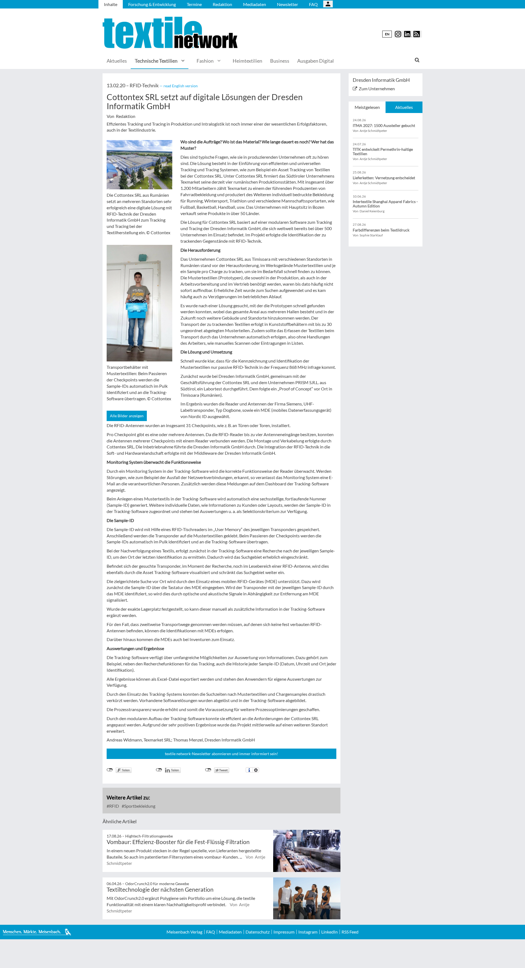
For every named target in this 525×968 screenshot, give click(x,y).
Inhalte (110, 4)
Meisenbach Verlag (184, 932)
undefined (159, 770)
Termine (194, 4)
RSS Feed (350, 932)
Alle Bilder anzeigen (127, 415)
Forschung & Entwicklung (152, 4)
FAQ (313, 4)
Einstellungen (255, 770)
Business (279, 61)
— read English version (178, 85)
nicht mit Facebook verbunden (110, 770)
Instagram (307, 932)
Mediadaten (254, 4)
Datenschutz (258, 932)
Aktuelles (117, 61)
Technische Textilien (156, 61)
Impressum (283, 932)
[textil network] (171, 33)
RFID (113, 805)
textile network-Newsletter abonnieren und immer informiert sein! (221, 753)
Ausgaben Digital (315, 61)
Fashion (205, 61)
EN (387, 34)
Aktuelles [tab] (404, 107)
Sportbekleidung (139, 805)
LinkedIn (329, 932)
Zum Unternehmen (377, 88)
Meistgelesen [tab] (367, 107)
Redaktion (222, 4)
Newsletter (287, 4)
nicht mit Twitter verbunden (208, 770)
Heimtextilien (247, 61)
